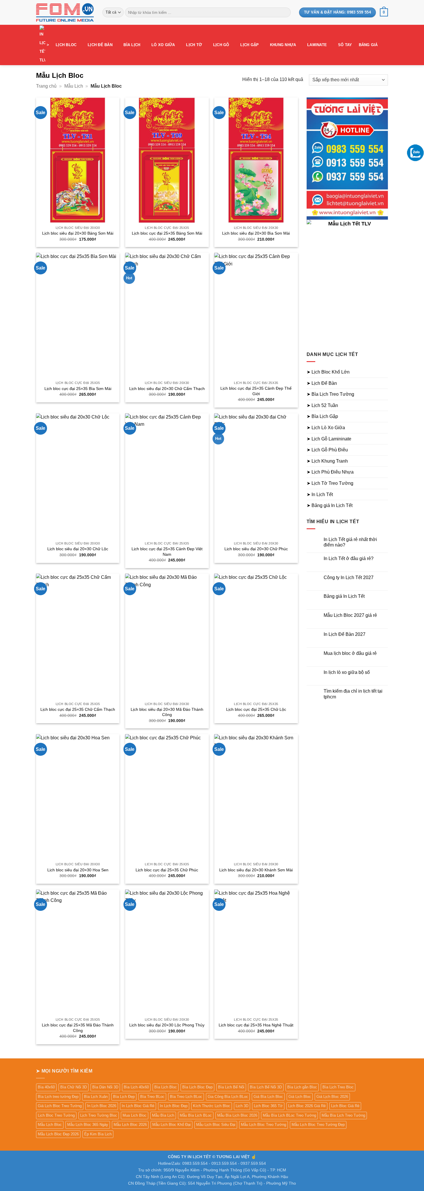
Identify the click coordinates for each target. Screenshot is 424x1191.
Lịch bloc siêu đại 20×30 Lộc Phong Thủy (167, 1025)
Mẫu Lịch (73, 86)
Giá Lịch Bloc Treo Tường (60, 1106)
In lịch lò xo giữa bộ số (347, 672)
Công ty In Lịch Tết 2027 (349, 577)
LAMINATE (317, 45)
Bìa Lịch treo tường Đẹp (58, 1096)
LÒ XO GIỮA (163, 45)
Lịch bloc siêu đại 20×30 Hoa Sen (77, 870)
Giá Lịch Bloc (299, 1096)
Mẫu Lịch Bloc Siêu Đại (215, 1124)
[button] (384, 12)
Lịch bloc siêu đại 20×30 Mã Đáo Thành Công (167, 712)
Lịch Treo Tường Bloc (98, 1115)
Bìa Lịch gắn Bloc (302, 1087)
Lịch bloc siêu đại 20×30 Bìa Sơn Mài (256, 233)
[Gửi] (285, 12)
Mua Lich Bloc (135, 1115)
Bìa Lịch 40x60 (136, 1087)
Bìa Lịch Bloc (165, 1087)
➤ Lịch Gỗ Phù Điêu (327, 449)
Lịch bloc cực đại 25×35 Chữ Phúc (167, 870)
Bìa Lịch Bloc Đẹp (197, 1087)
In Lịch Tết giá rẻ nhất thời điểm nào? (350, 542)
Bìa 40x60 (46, 1087)
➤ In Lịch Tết (320, 494)
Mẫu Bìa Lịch (163, 1115)
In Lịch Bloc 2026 (101, 1106)
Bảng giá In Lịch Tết (344, 596)
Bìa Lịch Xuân (96, 1096)
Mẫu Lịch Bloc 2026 (130, 1124)
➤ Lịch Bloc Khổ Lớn (328, 372)
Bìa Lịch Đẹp (124, 1096)
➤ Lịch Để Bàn (322, 383)
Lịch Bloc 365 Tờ (268, 1106)
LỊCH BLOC (66, 45)
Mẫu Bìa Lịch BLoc (196, 1115)
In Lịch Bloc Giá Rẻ (138, 1106)
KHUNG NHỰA (283, 45)
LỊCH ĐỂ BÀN (100, 45)
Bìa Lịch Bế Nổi (231, 1087)
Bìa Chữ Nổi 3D (73, 1087)
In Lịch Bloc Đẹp (173, 1106)
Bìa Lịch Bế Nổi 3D (266, 1087)
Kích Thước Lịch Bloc (211, 1106)
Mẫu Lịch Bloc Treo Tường (263, 1124)
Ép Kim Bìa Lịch (98, 1134)
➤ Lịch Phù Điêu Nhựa (330, 472)
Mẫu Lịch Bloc (50, 1124)
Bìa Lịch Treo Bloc (338, 1087)
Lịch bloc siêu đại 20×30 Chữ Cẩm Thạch (167, 388)
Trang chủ (46, 86)
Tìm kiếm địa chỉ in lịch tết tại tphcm (353, 694)
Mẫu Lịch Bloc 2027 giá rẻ (350, 615)
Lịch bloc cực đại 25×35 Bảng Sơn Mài (167, 233)
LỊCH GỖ (221, 45)
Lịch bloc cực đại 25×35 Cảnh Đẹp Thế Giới (256, 391)
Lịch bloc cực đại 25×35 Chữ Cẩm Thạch (77, 709)
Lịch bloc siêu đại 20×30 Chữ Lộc (77, 548)
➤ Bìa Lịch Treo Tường (330, 394)
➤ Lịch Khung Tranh (327, 461)
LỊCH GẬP (249, 45)
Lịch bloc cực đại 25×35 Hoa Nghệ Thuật (256, 1025)
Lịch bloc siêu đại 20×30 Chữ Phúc (256, 548)
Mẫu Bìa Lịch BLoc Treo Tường (289, 1115)
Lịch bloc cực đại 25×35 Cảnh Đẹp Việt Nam (167, 551)
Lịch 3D (242, 1106)
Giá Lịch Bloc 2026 (332, 1096)
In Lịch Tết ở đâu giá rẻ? (349, 558)
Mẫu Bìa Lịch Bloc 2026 (237, 1115)
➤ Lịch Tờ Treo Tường (330, 483)
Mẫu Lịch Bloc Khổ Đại (171, 1124)
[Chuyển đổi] (384, 372)
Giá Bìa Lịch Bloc (268, 1096)
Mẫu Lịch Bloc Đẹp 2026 (58, 1134)
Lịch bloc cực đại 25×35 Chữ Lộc (256, 709)
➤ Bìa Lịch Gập (322, 416)
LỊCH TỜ (194, 45)
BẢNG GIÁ (368, 45)
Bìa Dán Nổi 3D (105, 1087)
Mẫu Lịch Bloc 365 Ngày (87, 1124)
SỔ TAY (345, 45)
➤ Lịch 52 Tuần (322, 405)
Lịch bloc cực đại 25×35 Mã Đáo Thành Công (78, 1028)
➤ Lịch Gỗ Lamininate (329, 438)
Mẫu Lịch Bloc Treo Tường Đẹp (318, 1124)
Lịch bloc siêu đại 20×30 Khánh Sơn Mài (256, 870)
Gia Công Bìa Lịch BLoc (228, 1096)
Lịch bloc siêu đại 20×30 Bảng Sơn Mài (77, 233)
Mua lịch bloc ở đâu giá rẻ (350, 653)
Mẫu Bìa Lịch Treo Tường (343, 1115)
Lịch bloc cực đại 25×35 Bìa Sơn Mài (77, 388)
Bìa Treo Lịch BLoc (186, 1096)
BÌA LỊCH (131, 45)
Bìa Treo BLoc (152, 1096)
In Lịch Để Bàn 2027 (344, 634)
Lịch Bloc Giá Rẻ (345, 1106)
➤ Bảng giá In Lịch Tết (329, 505)
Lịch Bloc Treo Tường (56, 1115)
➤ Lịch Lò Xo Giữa (326, 427)
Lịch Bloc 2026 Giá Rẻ (307, 1106)
